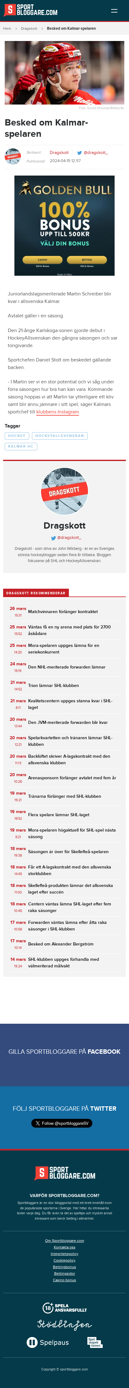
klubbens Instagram (57, 412)
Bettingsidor (64, 1273)
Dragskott (29, 28)
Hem (7, 28)
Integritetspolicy (64, 1254)
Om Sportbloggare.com (64, 1240)
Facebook (104, 1052)
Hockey (17, 436)
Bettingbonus (64, 1267)
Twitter (103, 1109)
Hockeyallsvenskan (59, 436)
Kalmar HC (21, 446)
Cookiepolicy (64, 1260)
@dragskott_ (96, 152)
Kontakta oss (64, 1247)
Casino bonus (64, 1280)
